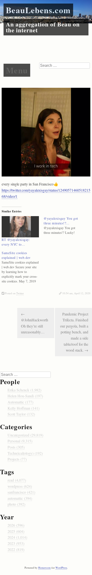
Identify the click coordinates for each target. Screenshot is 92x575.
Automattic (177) (20, 401)
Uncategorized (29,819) (25, 434)
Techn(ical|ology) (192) (25, 453)
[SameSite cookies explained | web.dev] (23, 267)
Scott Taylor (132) (21, 413)
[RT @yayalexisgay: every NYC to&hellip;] (20, 226)
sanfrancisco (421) (21, 492)
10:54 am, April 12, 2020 (76, 293)
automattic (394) (20, 498)
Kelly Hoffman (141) (23, 408)
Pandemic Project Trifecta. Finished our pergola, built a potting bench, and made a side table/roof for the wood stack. (74, 332)
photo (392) (16, 504)
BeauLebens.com (38, 10)
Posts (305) (16, 447)
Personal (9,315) (20, 440)
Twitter (20, 293)
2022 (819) (16, 549)
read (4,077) (17, 480)
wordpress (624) (20, 486)
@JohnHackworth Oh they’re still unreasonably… (34, 323)
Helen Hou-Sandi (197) (25, 395)
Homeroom (44, 567)
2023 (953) (16, 543)
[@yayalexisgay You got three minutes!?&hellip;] (65, 225)
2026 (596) (16, 525)
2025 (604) (16, 531)
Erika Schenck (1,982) (24, 389)
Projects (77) (17, 459)
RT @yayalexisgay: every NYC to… (16, 242)
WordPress (61, 567)
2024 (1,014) (17, 537)
